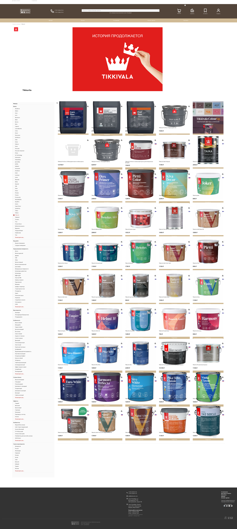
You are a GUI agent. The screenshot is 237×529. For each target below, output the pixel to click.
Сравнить (192, 13)
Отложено (205, 13)
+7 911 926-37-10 (59, 12)
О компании (34, 0)
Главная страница (16, 24)
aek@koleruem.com (133, 496)
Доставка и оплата (16, 0)
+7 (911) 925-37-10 (132, 492)
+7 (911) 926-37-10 (132, 493)
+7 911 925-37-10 (59, 10)
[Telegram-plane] (224, 506)
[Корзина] (179, 11)
